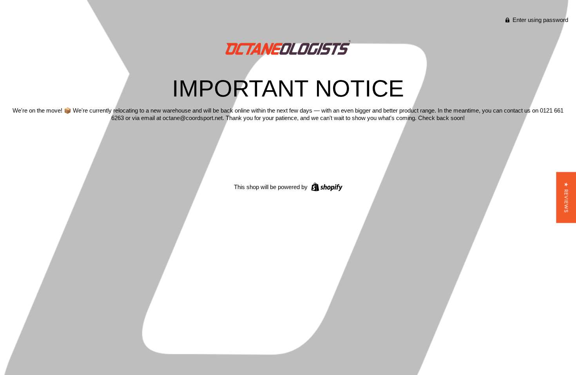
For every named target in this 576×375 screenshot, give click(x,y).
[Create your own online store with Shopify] (325, 186)
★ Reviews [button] (566, 197)
